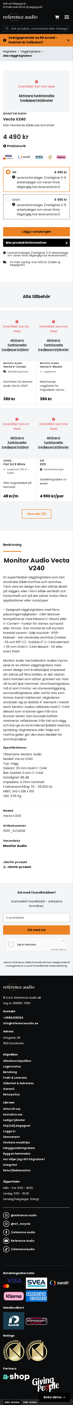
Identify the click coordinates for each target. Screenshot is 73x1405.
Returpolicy (11, 1094)
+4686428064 (13, 1018)
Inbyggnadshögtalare (19, 1148)
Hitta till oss (11, 1109)
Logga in (9, 1131)
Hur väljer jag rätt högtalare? (24, 1159)
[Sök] (7, 28)
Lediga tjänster (14, 1120)
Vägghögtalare (30, 51)
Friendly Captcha (58, 949)
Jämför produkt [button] (19, 867)
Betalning (10, 1072)
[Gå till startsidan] (20, 17)
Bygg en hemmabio (17, 1154)
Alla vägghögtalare (17, 56)
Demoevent (11, 1137)
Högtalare (9, 51)
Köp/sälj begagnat (16, 1126)
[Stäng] (68, 40)
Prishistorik (16, 146)
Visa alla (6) (36, 514)
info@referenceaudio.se (20, 1023)
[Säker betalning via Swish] (59, 1283)
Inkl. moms (12, 1402)
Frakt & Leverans (15, 1078)
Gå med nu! (36, 930)
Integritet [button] (10, 1165)
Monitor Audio (15, 846)
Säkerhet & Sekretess (18, 1083)
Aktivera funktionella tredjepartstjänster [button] (36, 98)
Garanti (8, 1089)
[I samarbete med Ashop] (16, 1383)
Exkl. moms (30, 1402)
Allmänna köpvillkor (17, 1061)
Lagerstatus (12, 1066)
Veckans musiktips (16, 1142)
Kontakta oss (12, 1114)
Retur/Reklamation (17, 1170)
